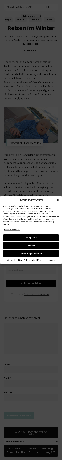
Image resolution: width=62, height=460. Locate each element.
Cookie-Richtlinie (14, 260)
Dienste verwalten (12, 229)
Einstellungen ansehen (31, 253)
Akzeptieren (31, 237)
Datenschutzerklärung (33, 260)
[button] (57, 199)
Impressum (50, 260)
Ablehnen (31, 245)
